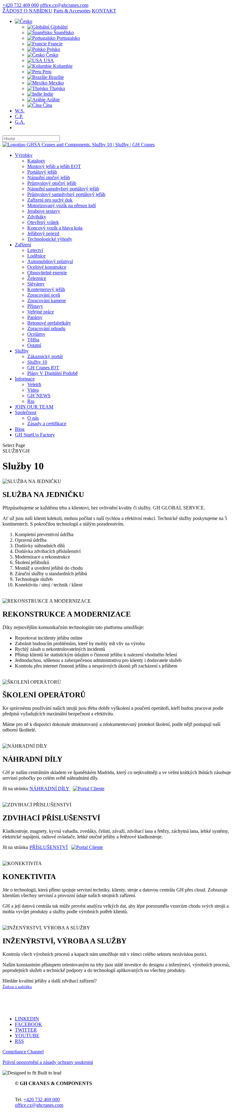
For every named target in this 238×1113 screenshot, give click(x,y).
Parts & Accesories (72, 10)
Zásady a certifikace (46, 423)
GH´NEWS (39, 395)
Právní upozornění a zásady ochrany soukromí (47, 1062)
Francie (55, 43)
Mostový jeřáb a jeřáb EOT (54, 166)
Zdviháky (36, 216)
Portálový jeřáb (42, 172)
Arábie (53, 99)
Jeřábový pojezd (43, 233)
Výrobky (24, 155)
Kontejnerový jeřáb (46, 289)
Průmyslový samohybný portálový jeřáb (66, 194)
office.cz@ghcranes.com (39, 1105)
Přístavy (35, 306)
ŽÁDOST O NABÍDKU (27, 10)
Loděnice (36, 255)
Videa (33, 390)
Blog (19, 429)
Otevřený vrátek (43, 222)
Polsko (53, 49)
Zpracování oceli (43, 295)
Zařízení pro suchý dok (50, 200)
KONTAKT (104, 10)
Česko (51, 54)
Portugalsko (67, 38)
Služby (22, 351)
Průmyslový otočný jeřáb (51, 183)
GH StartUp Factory (35, 434)
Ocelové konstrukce (46, 267)
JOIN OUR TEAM (34, 406)
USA (48, 60)
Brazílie (55, 77)
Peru (46, 71)
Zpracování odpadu (46, 328)
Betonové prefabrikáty (49, 323)
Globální (58, 27)
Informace (25, 378)
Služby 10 (37, 362)
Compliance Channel (23, 1051)
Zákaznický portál (45, 356)
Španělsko (63, 32)
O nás (33, 418)
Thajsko (56, 88)
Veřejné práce (40, 311)
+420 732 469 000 (20, 5)
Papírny (34, 317)
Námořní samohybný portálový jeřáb (63, 188)
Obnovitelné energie (47, 272)
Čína (47, 105)
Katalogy (36, 160)
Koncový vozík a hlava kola (54, 227)
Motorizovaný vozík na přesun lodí (61, 205)
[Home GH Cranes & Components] (78, 144)
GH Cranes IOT (43, 367)
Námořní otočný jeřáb (48, 177)
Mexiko (55, 82)
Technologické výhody (49, 239)
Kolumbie (62, 66)
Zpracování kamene (46, 300)
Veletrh (34, 384)
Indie (47, 94)
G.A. (20, 122)
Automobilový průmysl (50, 261)
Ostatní (34, 345)
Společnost (25, 412)
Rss (30, 401)
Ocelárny (36, 334)
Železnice (36, 278)
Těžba (33, 339)
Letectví (35, 250)
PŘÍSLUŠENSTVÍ (48, 847)
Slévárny (36, 283)
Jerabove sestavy (43, 211)
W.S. (19, 110)
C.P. (19, 116)
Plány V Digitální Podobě (52, 373)
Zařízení (23, 244)
